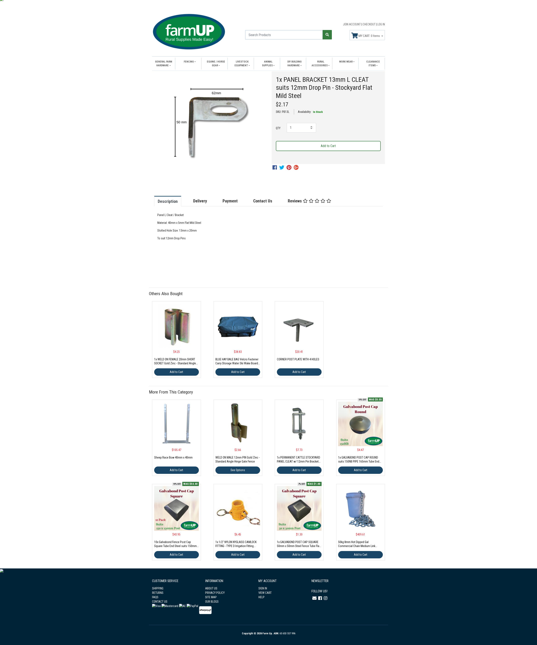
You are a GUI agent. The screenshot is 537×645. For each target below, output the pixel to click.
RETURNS (157, 592)
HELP (261, 597)
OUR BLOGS (212, 601)
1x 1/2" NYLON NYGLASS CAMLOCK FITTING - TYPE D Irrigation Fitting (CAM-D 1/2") (236, 546)
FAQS (155, 597)
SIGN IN (262, 588)
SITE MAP (211, 597)
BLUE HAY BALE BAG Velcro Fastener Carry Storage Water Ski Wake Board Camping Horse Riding (236, 363)
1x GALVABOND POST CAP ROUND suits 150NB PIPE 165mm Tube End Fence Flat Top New (358, 461)
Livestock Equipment (242, 63)
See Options (238, 470)
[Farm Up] (188, 31)
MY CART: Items (369, 36)
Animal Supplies (267, 63)
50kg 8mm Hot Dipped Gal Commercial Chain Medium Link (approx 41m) (356, 546)
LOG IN (381, 24)
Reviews (295, 200)
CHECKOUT (369, 24)
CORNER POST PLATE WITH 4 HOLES (298, 359)
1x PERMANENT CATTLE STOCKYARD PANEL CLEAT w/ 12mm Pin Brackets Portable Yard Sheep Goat (298, 461)
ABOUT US (211, 588)
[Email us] (314, 598)
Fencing (189, 61)
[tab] (172, 201)
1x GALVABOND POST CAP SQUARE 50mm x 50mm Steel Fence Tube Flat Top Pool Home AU (298, 546)
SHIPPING (157, 588)
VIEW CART (265, 592)
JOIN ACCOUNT (352, 24)
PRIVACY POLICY (215, 592)
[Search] (327, 34)
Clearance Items (373, 63)
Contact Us (262, 200)
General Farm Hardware (163, 63)
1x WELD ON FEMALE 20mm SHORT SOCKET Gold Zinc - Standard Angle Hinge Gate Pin (175, 363)
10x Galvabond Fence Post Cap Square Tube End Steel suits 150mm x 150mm (176, 546)
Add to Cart (328, 146)
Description (168, 201)
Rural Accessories (320, 63)
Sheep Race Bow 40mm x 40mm (173, 457)
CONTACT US (159, 601)
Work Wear (346, 61)
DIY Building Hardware (294, 63)
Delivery (200, 200)
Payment (230, 200)
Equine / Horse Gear (216, 63)
